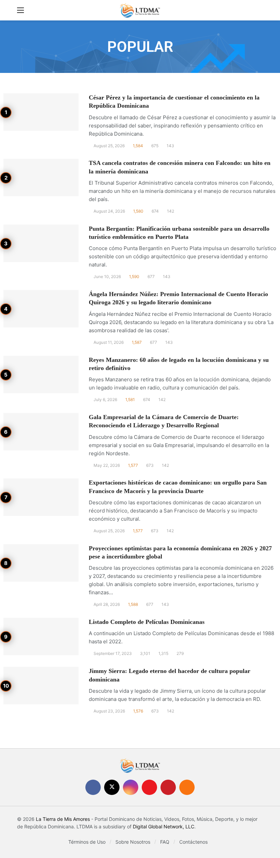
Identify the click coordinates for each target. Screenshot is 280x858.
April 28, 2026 (107, 604)
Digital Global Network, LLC (163, 826)
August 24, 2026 (109, 211)
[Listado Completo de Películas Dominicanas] (41, 636)
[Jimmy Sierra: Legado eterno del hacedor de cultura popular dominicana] (41, 685)
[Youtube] (149, 787)
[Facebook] (93, 787)
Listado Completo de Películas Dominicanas (147, 621)
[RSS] (187, 787)
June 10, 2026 (107, 276)
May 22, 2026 (107, 465)
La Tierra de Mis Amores (63, 819)
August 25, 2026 (109, 145)
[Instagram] (130, 787)
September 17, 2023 (113, 653)
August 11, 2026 (109, 342)
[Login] (258, 10)
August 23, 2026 (109, 711)
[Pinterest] (168, 787)
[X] (112, 787)
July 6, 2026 (105, 399)
